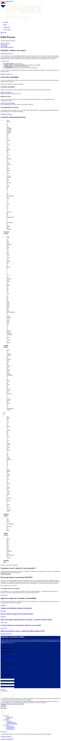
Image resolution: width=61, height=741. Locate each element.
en (1, 33)
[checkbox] (30, 699)
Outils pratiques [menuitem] (7, 29)
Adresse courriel (4, 683)
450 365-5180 (4, 44)
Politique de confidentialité (18, 704)
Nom (2, 680)
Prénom (2, 678)
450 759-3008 (4, 46)
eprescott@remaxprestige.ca (7, 47)
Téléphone (3, 686)
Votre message (4, 690)
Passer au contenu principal (7, 1)
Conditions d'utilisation (6, 704)
